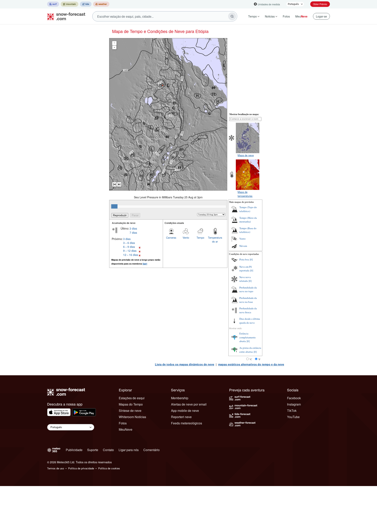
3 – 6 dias (129, 243)
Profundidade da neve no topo (248, 289)
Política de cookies (109, 468)
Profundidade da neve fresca (248, 310)
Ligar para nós (129, 450)
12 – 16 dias (130, 255)
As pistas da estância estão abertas (250, 349)
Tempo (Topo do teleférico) (248, 209)
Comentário (151, 450)
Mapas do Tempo (131, 404)
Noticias (270, 16)
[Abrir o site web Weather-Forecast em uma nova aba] (101, 4)
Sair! (145, 263)
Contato (108, 450)
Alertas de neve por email (189, 404)
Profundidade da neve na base (248, 300)
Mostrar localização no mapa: (244, 114)
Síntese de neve (130, 410)
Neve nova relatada (245, 279)
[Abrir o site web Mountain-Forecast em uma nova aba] (69, 4)
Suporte (92, 450)
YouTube (293, 417)
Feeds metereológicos (186, 423)
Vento (186, 237)
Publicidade (74, 450)
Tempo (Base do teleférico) (247, 230)
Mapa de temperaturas (245, 194)
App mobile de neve (185, 410)
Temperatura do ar (215, 239)
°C (250, 359)
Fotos (286, 16)
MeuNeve (125, 429)
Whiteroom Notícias (132, 417)
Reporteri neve (181, 417)
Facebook (294, 398)
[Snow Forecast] (65, 16)
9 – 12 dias (129, 251)
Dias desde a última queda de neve (249, 320)
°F (259, 359)
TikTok (291, 410)
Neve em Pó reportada (245, 268)
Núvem (243, 246)
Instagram (294, 404)
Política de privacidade (81, 468)
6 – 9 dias (129, 247)
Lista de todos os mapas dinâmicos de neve (184, 364)
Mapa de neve (246, 155)
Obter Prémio (320, 4)
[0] (251, 259)
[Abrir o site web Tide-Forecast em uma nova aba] (86, 4)
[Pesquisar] (232, 16)
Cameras (171, 237)
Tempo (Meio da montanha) (248, 219)
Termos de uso (55, 468)
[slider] (114, 206)
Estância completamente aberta (247, 337)
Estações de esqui (132, 398)
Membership (179, 398)
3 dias (133, 228)
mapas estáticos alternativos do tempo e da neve (251, 364)
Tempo (252, 16)
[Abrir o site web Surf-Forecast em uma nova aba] (53, 4)
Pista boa (244, 259)
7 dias (133, 232)
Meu (301, 16)
